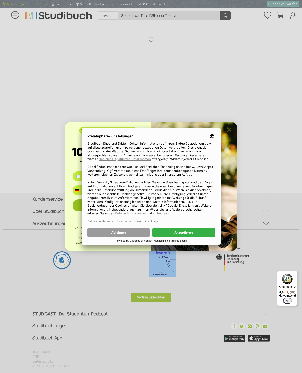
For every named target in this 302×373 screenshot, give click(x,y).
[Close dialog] (229, 129)
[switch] (287, 301)
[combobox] (80, 190)
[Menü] (295, 274)
